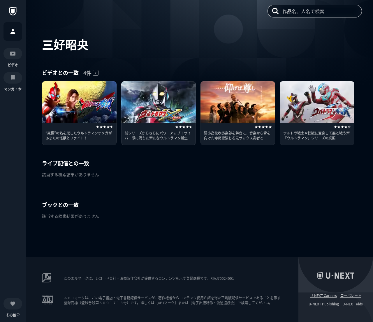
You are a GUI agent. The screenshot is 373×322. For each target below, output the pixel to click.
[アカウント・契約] (12, 31)
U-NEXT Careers (323, 295)
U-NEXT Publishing (324, 304)
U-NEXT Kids (352, 304)
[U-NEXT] (12, 11)
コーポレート (350, 295)
